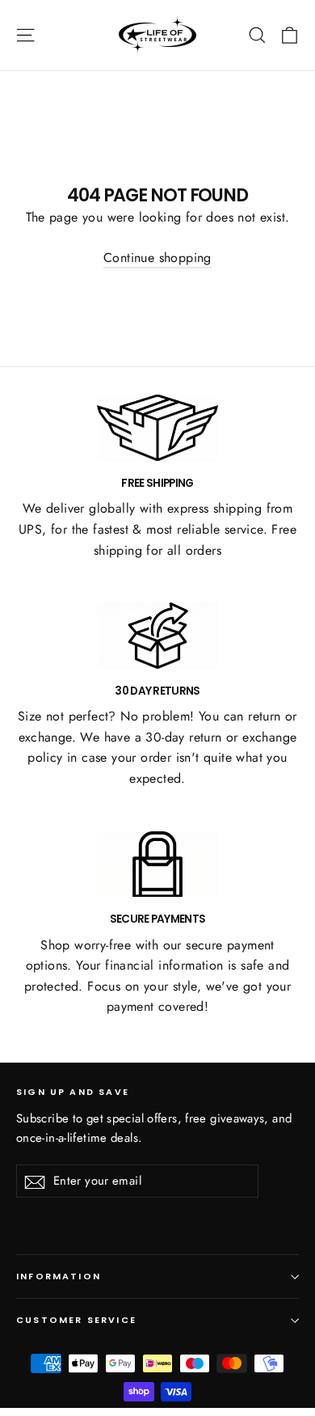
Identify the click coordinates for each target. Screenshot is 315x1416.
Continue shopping (157, 257)
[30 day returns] (157, 635)
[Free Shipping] (157, 428)
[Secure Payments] (157, 864)
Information (58, 1276)
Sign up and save (72, 1091)
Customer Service (76, 1320)
